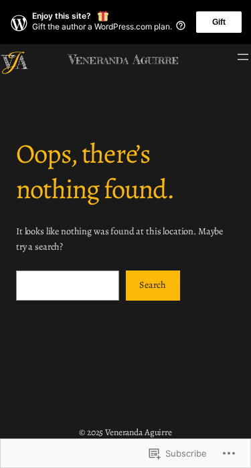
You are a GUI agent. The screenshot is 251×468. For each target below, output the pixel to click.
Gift (219, 22)
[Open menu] (243, 57)
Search (152, 285)
